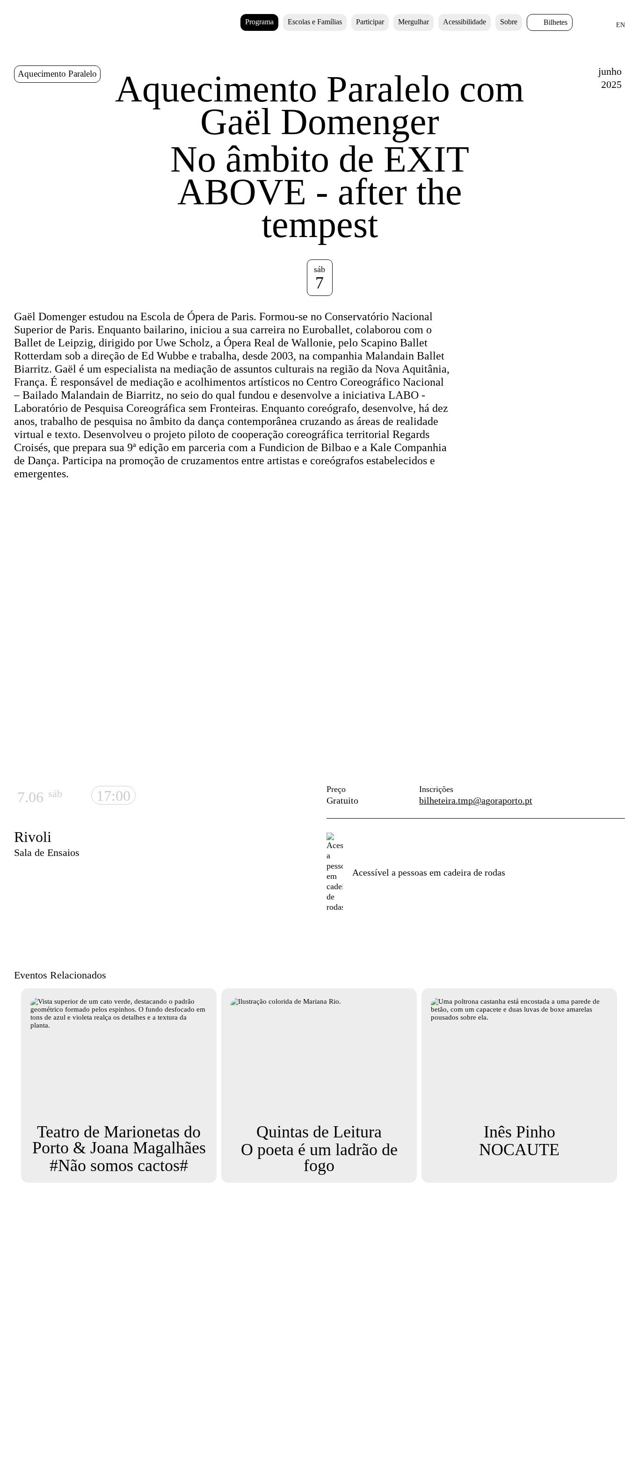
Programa (259, 22)
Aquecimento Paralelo (57, 74)
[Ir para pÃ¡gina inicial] (40, 38)
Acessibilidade (464, 22)
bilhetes (555, 22)
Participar (370, 22)
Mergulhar (413, 22)
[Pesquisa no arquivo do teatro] (588, 27)
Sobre (508, 22)
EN (620, 25)
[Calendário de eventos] (604, 28)
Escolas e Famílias (315, 22)
